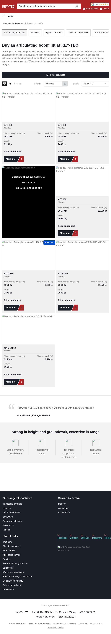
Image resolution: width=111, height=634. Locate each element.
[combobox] (44, 6)
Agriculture (63, 508)
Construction (64, 512)
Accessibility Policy (55, 627)
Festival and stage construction (17, 576)
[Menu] (7, 16)
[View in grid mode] (4, 83)
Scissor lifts (8, 525)
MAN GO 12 (10, 348)
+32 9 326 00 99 (92, 9)
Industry (62, 504)
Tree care (7, 542)
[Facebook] (62, 536)
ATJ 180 (62, 125)
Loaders (7, 508)
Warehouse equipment (13, 572)
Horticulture (8, 589)
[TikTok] (107, 536)
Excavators (8, 517)
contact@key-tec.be (44, 617)
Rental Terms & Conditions (64, 623)
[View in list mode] (10, 83)
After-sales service (11, 555)
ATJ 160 (8, 125)
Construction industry (13, 581)
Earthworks (8, 568)
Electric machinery (11, 546)
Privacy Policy (96, 623)
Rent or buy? (9, 550)
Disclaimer (83, 623)
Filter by (37, 84)
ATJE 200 (63, 274)
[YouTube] (85, 536)
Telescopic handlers (12, 504)
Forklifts (6, 530)
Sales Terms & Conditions (39, 623)
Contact (106, 9)
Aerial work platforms (13, 521)
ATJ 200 (62, 199)
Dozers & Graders (11, 512)
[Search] (76, 6)
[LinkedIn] (74, 536)
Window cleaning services (15, 563)
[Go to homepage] (8, 6)
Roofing (6, 559)
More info (11, 159)
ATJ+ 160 (9, 274)
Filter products (57, 75)
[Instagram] (97, 536)
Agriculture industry (12, 585)
